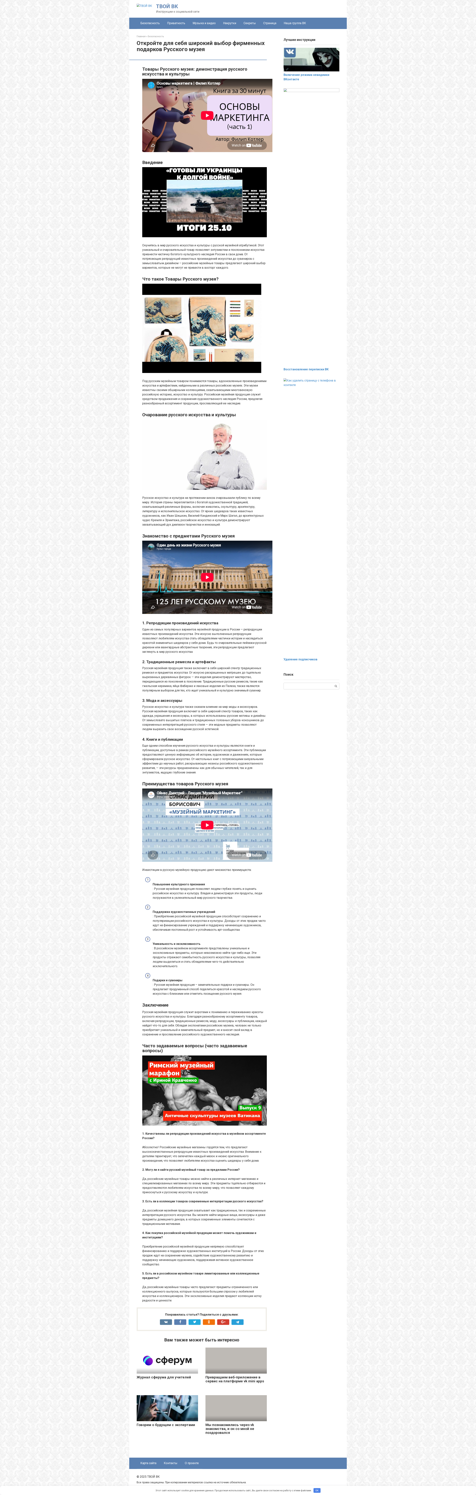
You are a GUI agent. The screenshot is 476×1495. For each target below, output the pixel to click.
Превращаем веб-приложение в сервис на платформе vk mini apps (234, 1379)
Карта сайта (148, 1463)
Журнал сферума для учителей (164, 1377)
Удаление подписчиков (300, 659)
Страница (269, 23)
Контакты (170, 1463)
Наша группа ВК (295, 23)
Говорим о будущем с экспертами (166, 1425)
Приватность (176, 23)
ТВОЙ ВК (167, 6)
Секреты (250, 23)
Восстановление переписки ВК (306, 369)
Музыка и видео (204, 23)
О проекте (192, 1463)
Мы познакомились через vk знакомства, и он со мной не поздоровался (229, 1429)
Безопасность (150, 23)
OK (317, 1490)
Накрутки (229, 23)
